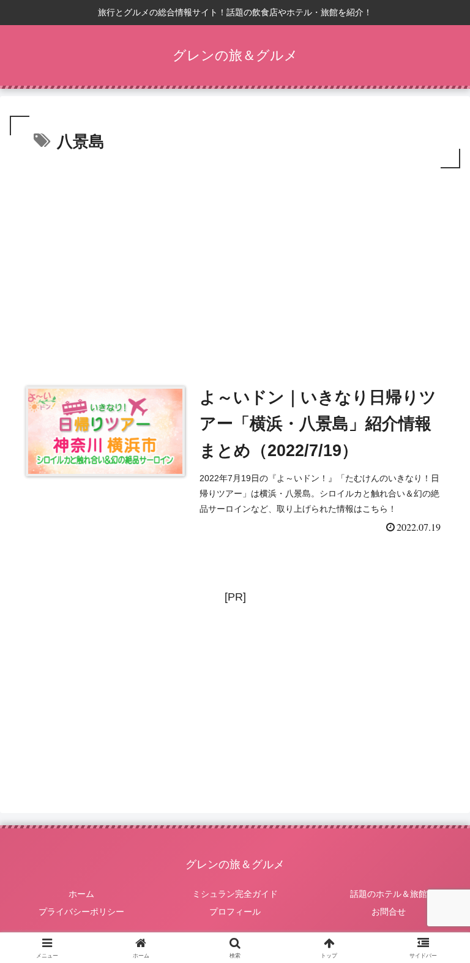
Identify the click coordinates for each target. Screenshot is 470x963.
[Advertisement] (235, 263)
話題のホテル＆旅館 (388, 894)
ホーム (81, 894)
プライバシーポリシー (81, 911)
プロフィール (235, 911)
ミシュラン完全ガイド (235, 894)
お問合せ (388, 911)
